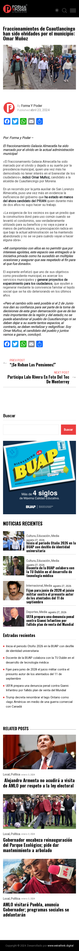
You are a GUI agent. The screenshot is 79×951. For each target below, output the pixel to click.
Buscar (9, 415)
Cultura (31, 535)
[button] (73, 11)
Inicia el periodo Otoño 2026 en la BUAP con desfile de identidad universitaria (51, 547)
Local (6, 774)
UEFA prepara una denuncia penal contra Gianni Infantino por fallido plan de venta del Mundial (50, 620)
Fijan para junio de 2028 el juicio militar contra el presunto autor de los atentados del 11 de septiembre (50, 596)
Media (55, 535)
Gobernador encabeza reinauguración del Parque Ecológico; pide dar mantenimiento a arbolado (37, 845)
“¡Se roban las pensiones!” (33, 364)
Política (15, 774)
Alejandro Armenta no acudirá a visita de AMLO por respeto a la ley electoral (39, 783)
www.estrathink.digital (61, 945)
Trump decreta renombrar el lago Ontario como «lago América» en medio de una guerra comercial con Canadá (39, 702)
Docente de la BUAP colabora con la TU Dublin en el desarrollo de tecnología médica (50, 571)
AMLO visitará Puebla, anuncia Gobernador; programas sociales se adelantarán (36, 909)
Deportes (32, 611)
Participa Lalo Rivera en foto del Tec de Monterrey (38, 379)
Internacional (34, 585)
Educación (43, 535)
